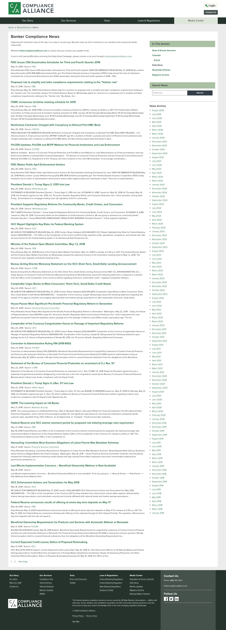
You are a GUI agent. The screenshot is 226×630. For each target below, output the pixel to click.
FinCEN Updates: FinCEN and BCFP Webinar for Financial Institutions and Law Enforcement (65, 144)
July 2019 (156, 442)
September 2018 (159, 481)
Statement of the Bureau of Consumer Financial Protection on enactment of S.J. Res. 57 (62, 363)
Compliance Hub (46, 579)
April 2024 (157, 219)
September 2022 (159, 294)
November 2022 (159, 286)
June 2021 (156, 352)
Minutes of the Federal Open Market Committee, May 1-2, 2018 (48, 244)
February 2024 (158, 227)
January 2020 (158, 419)
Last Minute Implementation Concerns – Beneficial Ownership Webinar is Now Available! (63, 465)
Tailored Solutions (47, 586)
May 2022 (156, 309)
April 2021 (156, 360)
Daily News (157, 65)
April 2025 (157, 173)
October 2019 (158, 431)
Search (200, 93)
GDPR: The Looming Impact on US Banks (35, 403)
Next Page (23, 561)
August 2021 (157, 345)
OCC (34, 228)
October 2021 (158, 337)
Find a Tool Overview (78, 579)
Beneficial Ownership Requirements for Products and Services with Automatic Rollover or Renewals (69, 522)
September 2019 (159, 434)
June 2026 (157, 118)
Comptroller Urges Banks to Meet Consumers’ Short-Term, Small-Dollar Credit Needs (61, 283)
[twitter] (171, 599)
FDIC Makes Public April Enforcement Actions (38, 164)
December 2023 (159, 235)
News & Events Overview (164, 50)
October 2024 (158, 196)
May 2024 (156, 216)
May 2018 (156, 497)
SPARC (42, 594)
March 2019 (157, 458)
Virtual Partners (46, 583)
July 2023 (156, 255)
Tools (107, 20)
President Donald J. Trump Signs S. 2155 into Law (40, 184)
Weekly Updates (136, 586)
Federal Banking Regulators (111, 583)
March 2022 (157, 317)
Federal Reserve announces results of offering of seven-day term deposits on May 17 (61, 502)
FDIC (34, 66)
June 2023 (157, 259)
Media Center (196, 20)
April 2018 (156, 501)
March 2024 (157, 223)
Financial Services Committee (46, 308)
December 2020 (159, 376)
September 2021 (159, 341)
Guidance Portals (106, 590)
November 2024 (159, 192)
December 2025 (159, 141)
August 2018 (157, 485)
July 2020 (156, 395)
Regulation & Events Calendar (142, 579)
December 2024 (159, 188)
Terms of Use (91, 616)
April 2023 (157, 266)
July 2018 (156, 489)
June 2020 (157, 399)
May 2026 (156, 122)
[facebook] (166, 599)
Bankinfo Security (40, 407)
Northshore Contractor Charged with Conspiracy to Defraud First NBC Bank (56, 125)
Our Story (27, 20)
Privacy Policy (77, 616)
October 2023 (158, 243)
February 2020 (159, 415)
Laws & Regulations (149, 20)
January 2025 (158, 184)
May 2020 (156, 403)
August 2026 (158, 110)
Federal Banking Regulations (111, 579)
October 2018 (158, 477)
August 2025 (158, 157)
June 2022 (157, 305)
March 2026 (157, 130)
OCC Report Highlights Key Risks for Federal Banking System (47, 224)
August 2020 (158, 391)
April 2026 (157, 126)
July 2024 (156, 208)
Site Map (75, 621)
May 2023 (156, 263)
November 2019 (159, 427)
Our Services (68, 20)
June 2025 (157, 165)
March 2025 (157, 176)
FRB (33, 86)
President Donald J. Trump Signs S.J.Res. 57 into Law (42, 383)
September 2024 (159, 200)
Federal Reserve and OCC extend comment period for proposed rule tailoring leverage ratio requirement (72, 422)
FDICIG (35, 129)
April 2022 (157, 313)
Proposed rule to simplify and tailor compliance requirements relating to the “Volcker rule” (64, 82)
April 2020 (157, 407)
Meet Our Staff (15, 583)
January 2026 (158, 137)
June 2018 (156, 493)
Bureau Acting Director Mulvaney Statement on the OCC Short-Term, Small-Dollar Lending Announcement (74, 264)
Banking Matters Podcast (140, 594)
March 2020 (157, 411)
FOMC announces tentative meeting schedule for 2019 (43, 102)
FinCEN (35, 149)
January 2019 (158, 466)
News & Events (23, 27)
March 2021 (157, 364)
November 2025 (159, 145)
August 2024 (158, 204)
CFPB (34, 268)
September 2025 (159, 153)
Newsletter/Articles (161, 70)
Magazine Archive (160, 75)
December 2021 (159, 329)
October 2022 (158, 290)
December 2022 (159, 282)
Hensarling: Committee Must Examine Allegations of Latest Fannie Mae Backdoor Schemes (65, 442)
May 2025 (156, 169)
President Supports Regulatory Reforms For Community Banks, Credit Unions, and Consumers (67, 204)
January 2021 (158, 372)
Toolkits (73, 583)
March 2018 (157, 505)
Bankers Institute (46, 590)
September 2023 (159, 247)
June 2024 (157, 212)
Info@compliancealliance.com (175, 586)
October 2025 (158, 149)
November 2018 (159, 474)
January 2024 (158, 231)
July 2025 (156, 161)
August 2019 (157, 438)
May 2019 (156, 450)
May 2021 (156, 356)
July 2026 (156, 114)
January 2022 (158, 325)
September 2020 (160, 388)
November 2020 (159, 380)
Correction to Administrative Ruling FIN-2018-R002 (41, 343)
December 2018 (159, 470)
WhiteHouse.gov (39, 189)
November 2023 (159, 239)
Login (212, 5)
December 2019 (159, 423)
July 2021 (156, 348)
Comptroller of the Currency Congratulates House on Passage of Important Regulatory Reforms (67, 323)
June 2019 (156, 446)
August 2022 (158, 298)
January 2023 (158, 278)
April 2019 (156, 454)
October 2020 (158, 384)
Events (157, 60)
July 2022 (156, 301)
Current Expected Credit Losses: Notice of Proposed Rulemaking (49, 542)
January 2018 (158, 513)
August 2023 (158, 251)
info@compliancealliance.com (33, 50)
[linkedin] (177, 599)
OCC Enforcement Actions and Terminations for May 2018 (45, 482)
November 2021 (159, 333)
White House (38, 387)
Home (11, 27)
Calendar (156, 55)
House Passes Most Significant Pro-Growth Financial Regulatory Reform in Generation (61, 303)
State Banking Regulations (110, 586)
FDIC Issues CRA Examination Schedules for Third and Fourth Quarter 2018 (55, 62)
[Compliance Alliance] (41, 8)
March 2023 (157, 270)
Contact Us (211, 12)
